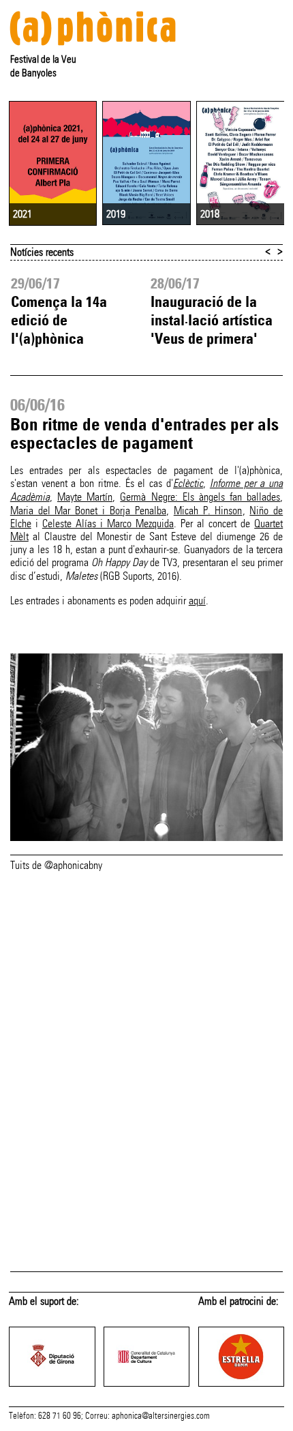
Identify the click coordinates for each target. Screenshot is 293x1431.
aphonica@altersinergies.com (161, 1416)
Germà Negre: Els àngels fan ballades (200, 496)
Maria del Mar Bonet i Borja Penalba (88, 510)
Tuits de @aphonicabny (56, 865)
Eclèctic (188, 483)
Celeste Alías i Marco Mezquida (108, 523)
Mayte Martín (84, 496)
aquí (197, 600)
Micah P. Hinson (208, 510)
